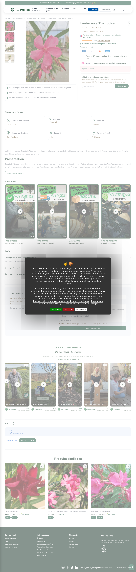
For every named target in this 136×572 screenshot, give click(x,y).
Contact (83, 8)
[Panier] (123, 9)
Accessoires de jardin (52, 9)
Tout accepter (56, 309)
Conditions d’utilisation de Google (81, 303)
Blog (74, 8)
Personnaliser (81, 309)
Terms (96, 298)
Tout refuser (68, 309)
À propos (65, 8)
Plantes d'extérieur (36, 9)
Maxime (94, 9)
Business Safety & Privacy (77, 298)
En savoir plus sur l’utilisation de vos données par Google (61, 301)
